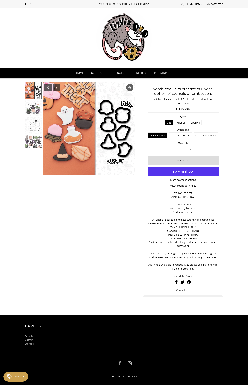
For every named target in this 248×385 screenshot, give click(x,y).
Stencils (118, 72)
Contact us (182, 290)
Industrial (161, 72)
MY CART (214, 4)
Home (80, 72)
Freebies (141, 72)
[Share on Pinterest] (189, 282)
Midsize (181, 122)
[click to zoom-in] (129, 87)
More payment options (183, 179)
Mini (169, 122)
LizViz (134, 376)
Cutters (96, 72)
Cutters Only (157, 135)
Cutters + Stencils (205, 135)
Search (29, 336)
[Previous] (48, 87)
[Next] (56, 87)
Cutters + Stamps (180, 135)
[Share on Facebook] (176, 282)
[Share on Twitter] (182, 282)
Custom (195, 122)
